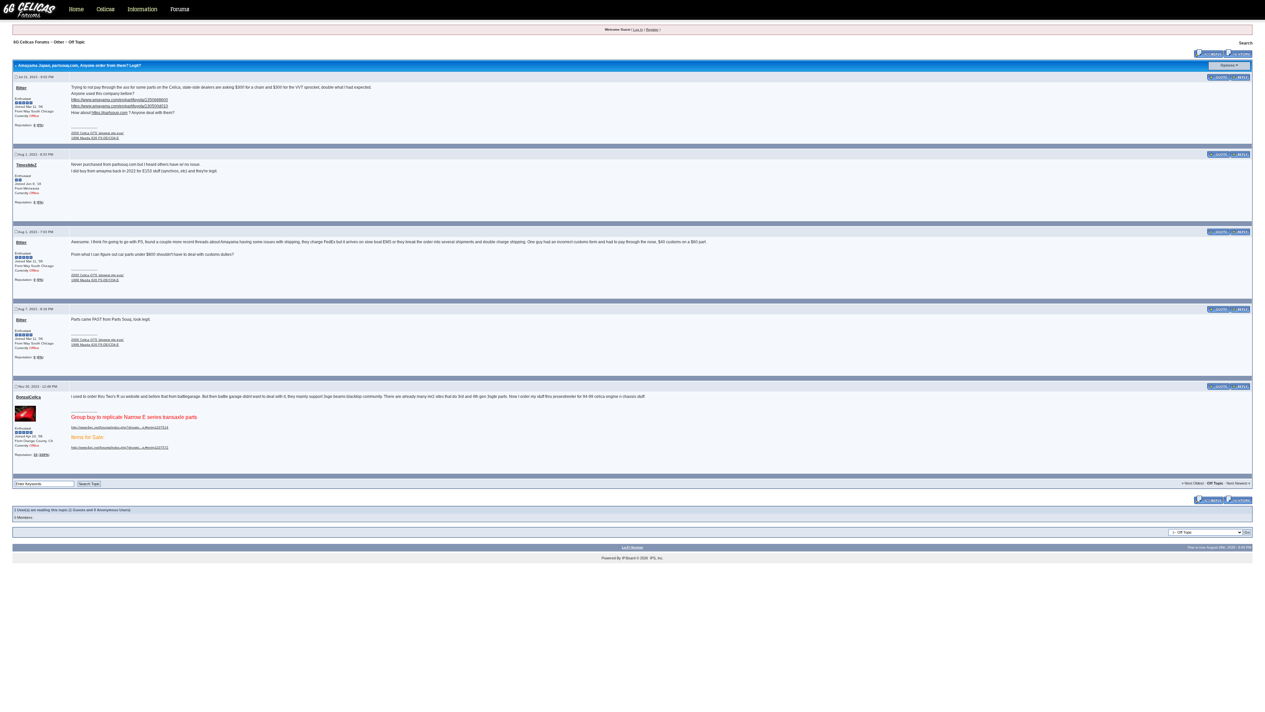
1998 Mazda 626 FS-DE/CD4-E (95, 138)
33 (36, 455)
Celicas (105, 9)
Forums (179, 9)
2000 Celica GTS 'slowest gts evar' (97, 133)
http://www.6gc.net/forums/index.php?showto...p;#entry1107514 (119, 427)
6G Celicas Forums (31, 42)
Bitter (21, 88)
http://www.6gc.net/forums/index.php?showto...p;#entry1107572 (119, 447)
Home (76, 9)
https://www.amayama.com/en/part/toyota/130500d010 (119, 106)
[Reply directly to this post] (1240, 77)
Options (1228, 65)
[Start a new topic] (1237, 53)
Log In (638, 29)
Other (59, 42)
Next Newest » (1238, 483)
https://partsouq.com (109, 112)
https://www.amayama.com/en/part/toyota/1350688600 (119, 100)
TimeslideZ (26, 165)
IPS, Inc (656, 558)
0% (40, 125)
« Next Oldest (1193, 483)
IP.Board (628, 558)
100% (44, 455)
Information (142, 9)
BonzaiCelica (28, 397)
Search (1245, 43)
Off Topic (77, 42)
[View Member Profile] (25, 413)
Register (652, 29)
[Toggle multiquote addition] (1218, 77)
